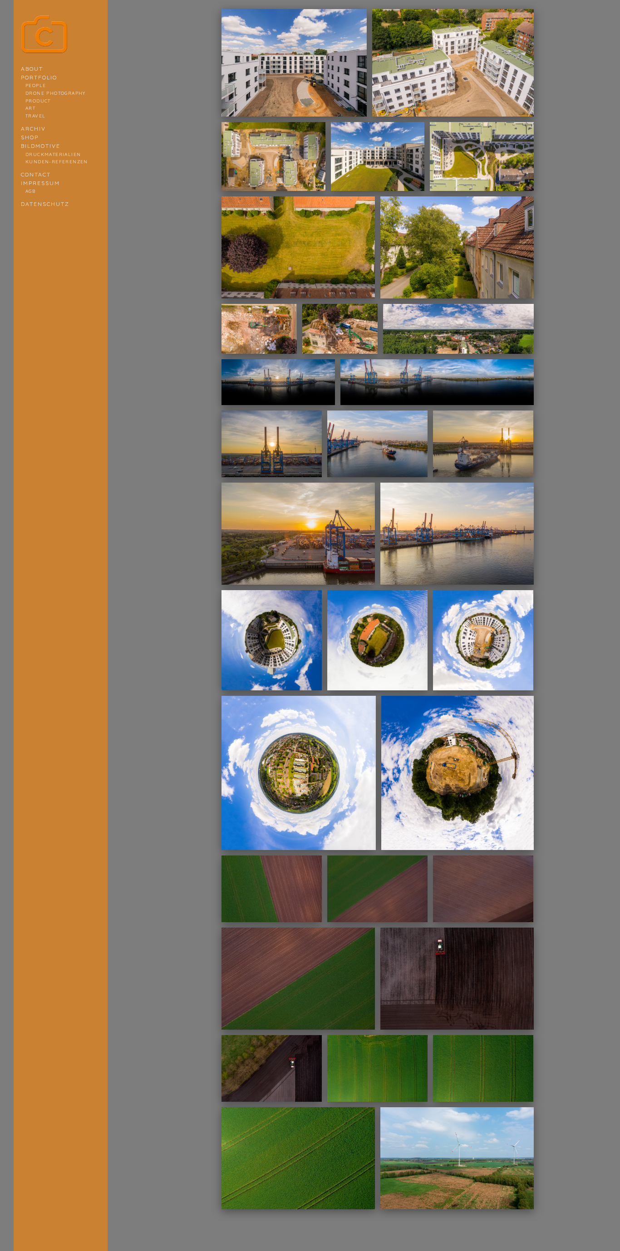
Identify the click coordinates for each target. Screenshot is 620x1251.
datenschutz (45, 203)
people (35, 85)
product (38, 100)
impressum (40, 183)
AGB (30, 191)
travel (35, 115)
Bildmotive (40, 145)
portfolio (39, 77)
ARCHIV (33, 128)
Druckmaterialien (53, 154)
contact (36, 174)
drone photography (55, 93)
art (30, 108)
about (32, 68)
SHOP (30, 137)
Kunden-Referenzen (56, 161)
